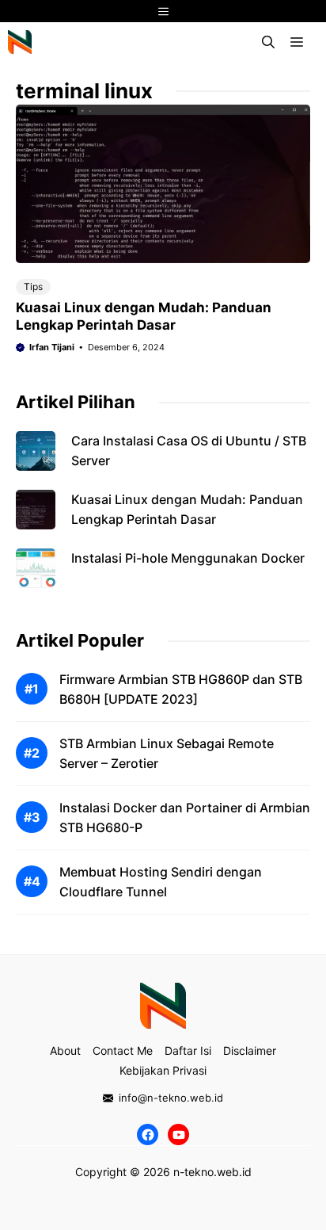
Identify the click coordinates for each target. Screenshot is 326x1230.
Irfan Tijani (51, 347)
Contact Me (123, 1171)
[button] (268, 42)
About (65, 1171)
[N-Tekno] (20, 42)
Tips (33, 286)
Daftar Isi (188, 1171)
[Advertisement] (163, 688)
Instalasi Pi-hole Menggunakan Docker (188, 558)
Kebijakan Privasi (163, 1191)
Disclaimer (249, 1171)
